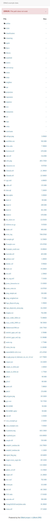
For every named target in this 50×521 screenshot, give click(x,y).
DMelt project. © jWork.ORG (31, 517)
